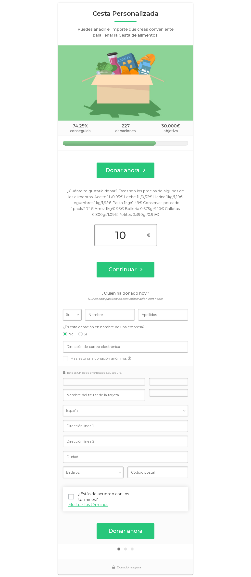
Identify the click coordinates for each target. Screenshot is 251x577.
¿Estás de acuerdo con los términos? (103, 497)
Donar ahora (122, 170)
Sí (85, 334)
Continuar (123, 269)
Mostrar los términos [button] (88, 504)
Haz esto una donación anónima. (99, 358)
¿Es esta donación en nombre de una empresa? (104, 327)
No (71, 334)
